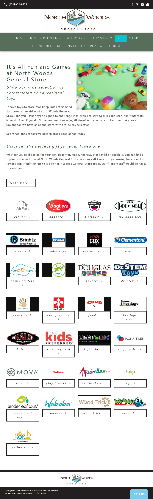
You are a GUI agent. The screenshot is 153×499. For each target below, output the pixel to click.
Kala (20, 349)
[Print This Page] (147, 4)
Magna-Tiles (128, 349)
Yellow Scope (23, 447)
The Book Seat (130, 216)
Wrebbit (128, 413)
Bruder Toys (56, 251)
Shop (133, 38)
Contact (117, 46)
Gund (92, 315)
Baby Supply (101, 38)
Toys (120, 38)
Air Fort (20, 216)
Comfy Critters (23, 280)
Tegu (128, 383)
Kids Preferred (59, 349)
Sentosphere (92, 383)
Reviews (97, 46)
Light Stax (92, 349)
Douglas (92, 280)
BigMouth (92, 216)
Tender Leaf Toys (22, 415)
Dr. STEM (128, 280)
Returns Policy (71, 46)
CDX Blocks (92, 251)
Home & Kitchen (45, 38)
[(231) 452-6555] (15, 4)
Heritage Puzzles (129, 317)
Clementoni (128, 251)
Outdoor (75, 38)
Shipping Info (40, 46)
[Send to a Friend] (142, 4)
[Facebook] (132, 4)
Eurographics (58, 315)
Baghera (56, 216)
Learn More (19, 182)
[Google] (137, 4)
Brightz (21, 251)
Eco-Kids (20, 315)
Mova (20, 383)
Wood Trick (92, 413)
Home (20, 38)
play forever (56, 383)
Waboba (56, 413)
